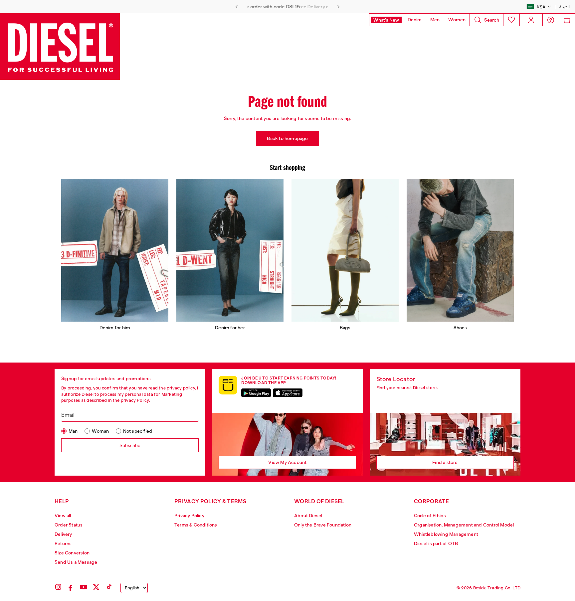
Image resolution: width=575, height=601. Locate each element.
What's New (386, 20)
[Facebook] (71, 587)
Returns (63, 543)
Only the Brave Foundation (322, 524)
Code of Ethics (430, 515)
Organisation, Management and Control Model (464, 524)
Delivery (63, 534)
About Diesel (308, 515)
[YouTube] (83, 587)
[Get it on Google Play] (256, 392)
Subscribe (129, 445)
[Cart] (567, 20)
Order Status (69, 524)
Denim (415, 19)
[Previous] (237, 7)
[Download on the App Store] (287, 392)
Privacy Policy (189, 515)
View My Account (287, 462)
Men (435, 19)
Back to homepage (287, 138)
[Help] (551, 20)
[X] (96, 587)
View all (63, 515)
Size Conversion (72, 552)
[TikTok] (108, 587)
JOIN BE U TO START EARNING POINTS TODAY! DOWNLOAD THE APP (288, 380)
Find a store (445, 462)
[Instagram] (58, 587)
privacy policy (181, 387)
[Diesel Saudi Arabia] (60, 46)
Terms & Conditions (195, 524)
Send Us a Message (76, 562)
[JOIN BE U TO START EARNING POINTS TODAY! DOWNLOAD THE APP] (228, 385)
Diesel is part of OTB (436, 543)
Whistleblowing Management (446, 534)
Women (457, 19)
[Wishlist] (511, 20)
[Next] (338, 7)
